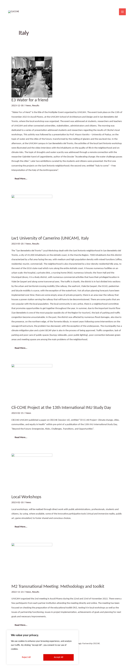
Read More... (21, 178)
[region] (42, 647)
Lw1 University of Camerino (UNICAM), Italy (50, 238)
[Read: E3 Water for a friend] (31, 77)
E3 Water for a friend (29, 100)
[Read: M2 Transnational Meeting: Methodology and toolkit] (31, 563)
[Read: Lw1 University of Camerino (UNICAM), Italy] (31, 215)
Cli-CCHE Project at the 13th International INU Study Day (61, 407)
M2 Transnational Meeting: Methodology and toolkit (57, 586)
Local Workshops (26, 497)
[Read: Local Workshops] (31, 474)
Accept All (58, 657)
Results (35, 105)
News (28, 105)
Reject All (26, 657)
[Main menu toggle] (122, 11)
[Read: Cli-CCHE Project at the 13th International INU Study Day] (31, 384)
